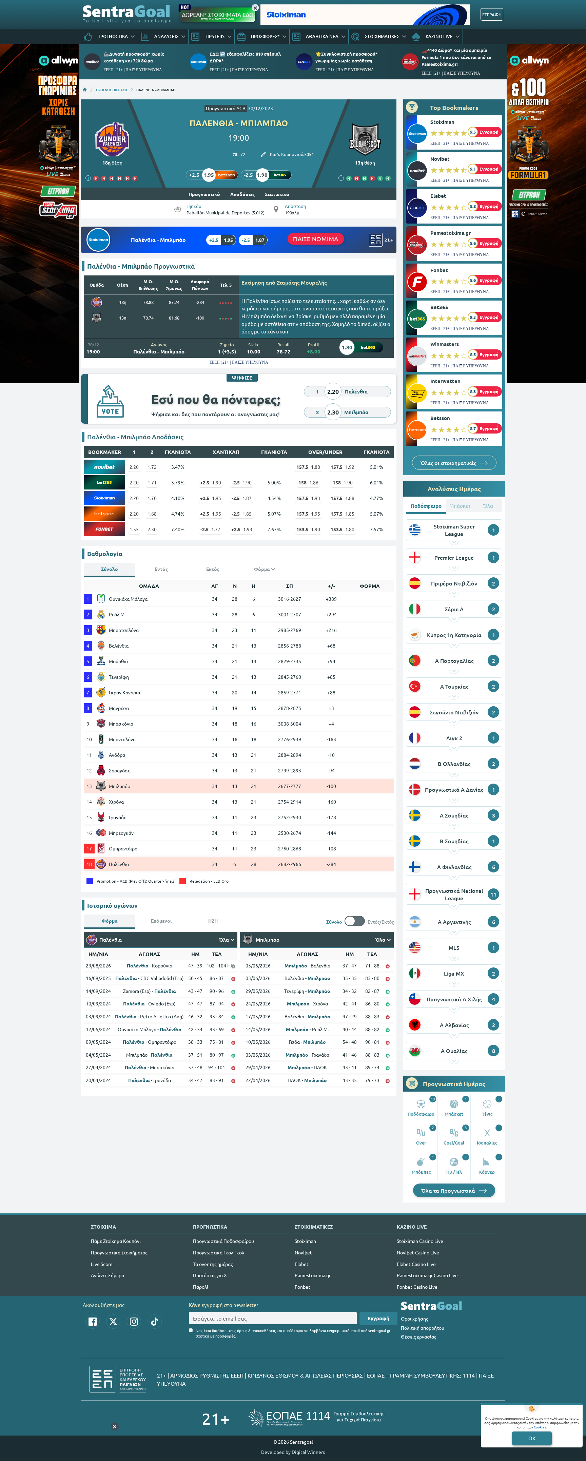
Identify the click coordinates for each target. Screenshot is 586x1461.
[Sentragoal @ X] (113, 1321)
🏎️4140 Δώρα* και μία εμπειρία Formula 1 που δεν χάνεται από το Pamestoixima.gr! (456, 56)
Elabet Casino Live (416, 1264)
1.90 (210, 482)
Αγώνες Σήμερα (107, 1275)
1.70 (152, 498)
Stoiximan (442, 121)
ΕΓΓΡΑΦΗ (492, 14)
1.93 (308, 498)
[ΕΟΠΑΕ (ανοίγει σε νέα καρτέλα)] (316, 1418)
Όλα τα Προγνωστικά (448, 1190)
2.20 (134, 467)
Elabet (438, 195)
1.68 (152, 514)
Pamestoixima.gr (450, 232)
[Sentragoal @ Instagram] (134, 1321)
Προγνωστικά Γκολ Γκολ (218, 1252)
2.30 (152, 529)
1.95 (210, 498)
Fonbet (439, 270)
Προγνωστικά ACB (226, 108)
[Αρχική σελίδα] (85, 90)
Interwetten (445, 381)
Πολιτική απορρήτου (422, 1328)
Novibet (440, 158)
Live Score (102, 1264)
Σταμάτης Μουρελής (302, 282)
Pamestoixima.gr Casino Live (427, 1275)
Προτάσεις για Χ (210, 1275)
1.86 (308, 482)
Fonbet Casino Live (417, 1287)
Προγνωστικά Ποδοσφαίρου (223, 1241)
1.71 (152, 482)
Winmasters (444, 344)
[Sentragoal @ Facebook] (92, 1321)
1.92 (342, 467)
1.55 (134, 529)
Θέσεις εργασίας (418, 1336)
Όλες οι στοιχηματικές (449, 462)
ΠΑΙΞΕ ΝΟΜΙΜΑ (315, 239)
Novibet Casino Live (418, 1252)
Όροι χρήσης (414, 1318)
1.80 (342, 529)
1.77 (210, 529)
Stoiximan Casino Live (420, 1241)
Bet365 (439, 307)
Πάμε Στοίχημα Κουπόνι (116, 1241)
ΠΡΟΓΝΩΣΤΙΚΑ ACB (111, 90)
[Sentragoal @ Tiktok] (155, 1321)
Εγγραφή (378, 1318)
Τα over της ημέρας (213, 1264)
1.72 (152, 467)
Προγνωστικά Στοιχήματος (119, 1252)
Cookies (540, 1426)
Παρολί (200, 1287)
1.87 (242, 498)
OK (531, 1438)
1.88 (308, 467)
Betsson (440, 418)
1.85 (242, 514)
